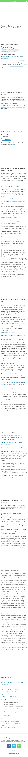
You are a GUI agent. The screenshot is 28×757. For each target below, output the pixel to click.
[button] (26, 1)
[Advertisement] (14, 80)
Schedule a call (4, 58)
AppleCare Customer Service (8, 727)
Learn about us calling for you (8, 198)
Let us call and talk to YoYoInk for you (12, 187)
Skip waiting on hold (19, 56)
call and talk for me (17, 382)
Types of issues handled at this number (11, 694)
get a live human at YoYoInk (16, 66)
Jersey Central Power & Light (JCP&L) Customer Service (12, 724)
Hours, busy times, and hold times (9, 691)
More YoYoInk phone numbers (8, 687)
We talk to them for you (7, 56)
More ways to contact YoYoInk (8, 696)
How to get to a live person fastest (9, 689)
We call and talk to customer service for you (12, 682)
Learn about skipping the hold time (9, 217)
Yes (16, 738)
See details (12, 144)
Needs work (21, 738)
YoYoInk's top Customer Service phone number (12, 680)
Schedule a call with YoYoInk (8, 332)
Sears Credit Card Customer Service (10, 721)
